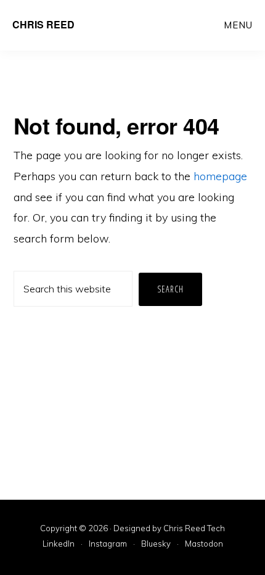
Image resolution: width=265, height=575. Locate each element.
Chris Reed (43, 24)
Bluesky (156, 544)
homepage (220, 176)
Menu (238, 25)
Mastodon (204, 544)
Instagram (108, 544)
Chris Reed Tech (194, 528)
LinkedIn (59, 544)
